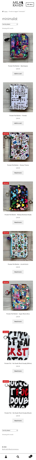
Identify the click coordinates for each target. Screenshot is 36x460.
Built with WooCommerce (10, 449)
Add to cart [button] (18, 73)
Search (18, 457)
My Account (6, 457)
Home (5, 11)
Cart (27, 455)
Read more (18, 173)
